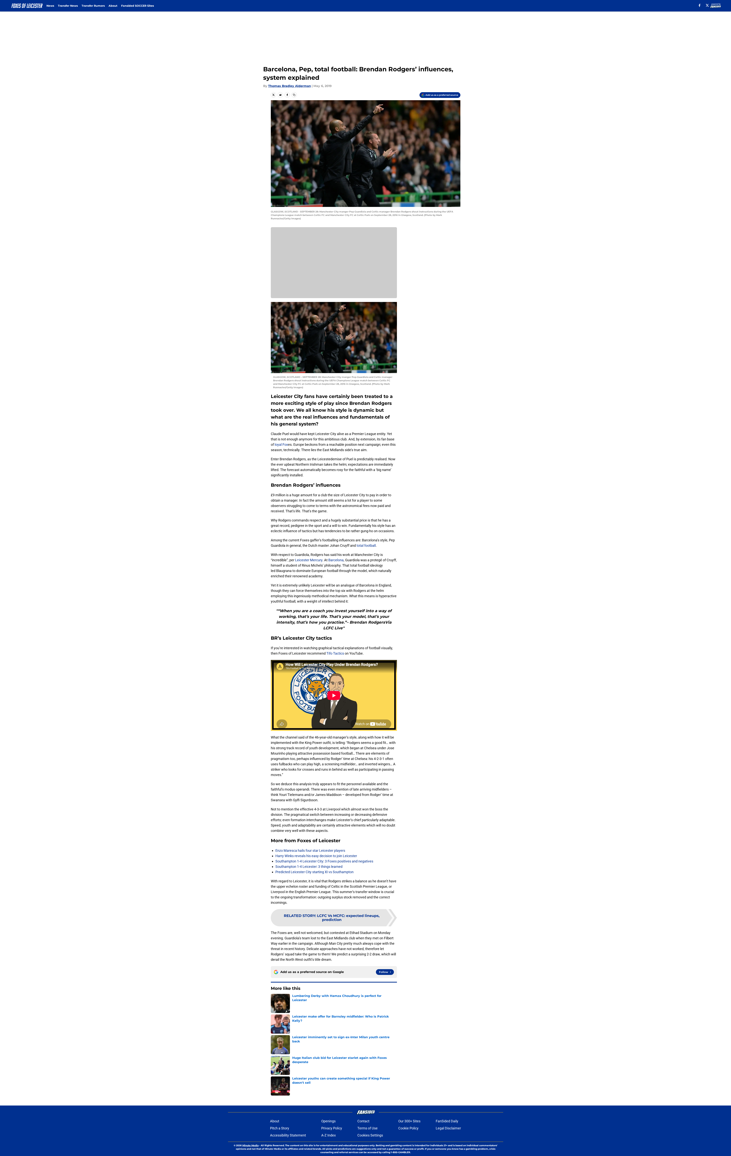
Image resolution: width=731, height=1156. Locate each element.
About (113, 5)
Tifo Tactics (335, 653)
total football (366, 545)
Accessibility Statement (288, 1135)
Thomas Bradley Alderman (289, 86)
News (50, 5)
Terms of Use (367, 1128)
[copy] (294, 95)
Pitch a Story (279, 1128)
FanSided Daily (447, 1121)
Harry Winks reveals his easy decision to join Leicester (316, 856)
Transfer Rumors (93, 5)
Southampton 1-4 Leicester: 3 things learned (308, 867)
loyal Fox (281, 445)
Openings (328, 1121)
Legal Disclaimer (448, 1128)
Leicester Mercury (308, 560)
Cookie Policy (408, 1128)
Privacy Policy (331, 1128)
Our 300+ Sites (409, 1121)
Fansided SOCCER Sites (137, 5)
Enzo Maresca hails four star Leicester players (310, 850)
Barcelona (336, 560)
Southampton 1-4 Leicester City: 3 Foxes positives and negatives (324, 861)
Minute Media (250, 1145)
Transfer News (68, 5)
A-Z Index (328, 1135)
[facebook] (699, 5)
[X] (707, 5)
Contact (363, 1121)
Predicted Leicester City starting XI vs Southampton (314, 872)
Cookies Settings (370, 1135)
